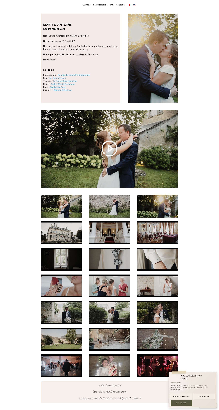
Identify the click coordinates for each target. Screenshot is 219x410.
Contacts (120, 5)
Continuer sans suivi (181, 396)
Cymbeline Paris (58, 87)
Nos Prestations (100, 5)
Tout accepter (181, 403)
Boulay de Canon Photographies (74, 74)
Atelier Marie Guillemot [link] (63, 84)
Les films (86, 5)
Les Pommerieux (57, 77)
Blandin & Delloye (62, 90)
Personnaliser (204, 396)
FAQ (112, 5)
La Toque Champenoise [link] (65, 81)
